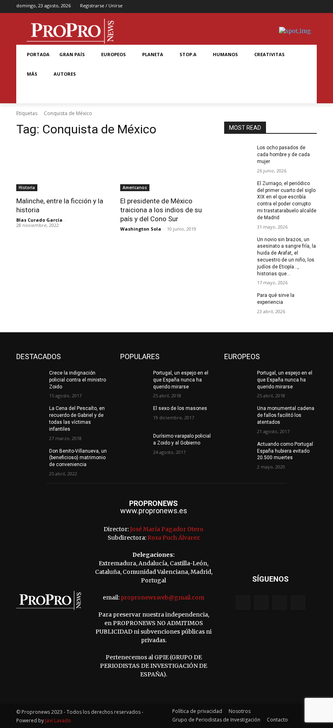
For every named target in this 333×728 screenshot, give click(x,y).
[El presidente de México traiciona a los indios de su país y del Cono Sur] (166, 168)
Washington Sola (140, 229)
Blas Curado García (39, 220)
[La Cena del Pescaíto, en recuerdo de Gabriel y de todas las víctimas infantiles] (30, 415)
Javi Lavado (58, 720)
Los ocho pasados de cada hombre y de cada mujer (283, 154)
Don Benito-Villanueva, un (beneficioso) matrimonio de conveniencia (78, 458)
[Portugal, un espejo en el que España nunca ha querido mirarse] (134, 379)
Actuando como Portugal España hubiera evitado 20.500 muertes (285, 451)
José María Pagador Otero (166, 529)
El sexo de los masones (180, 408)
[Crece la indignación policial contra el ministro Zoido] (30, 379)
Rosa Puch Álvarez (173, 537)
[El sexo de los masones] (134, 415)
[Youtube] (311, 6)
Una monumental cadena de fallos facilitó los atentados (285, 415)
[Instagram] (285, 6)
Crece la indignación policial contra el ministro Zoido (77, 380)
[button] (31, 93)
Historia (27, 187)
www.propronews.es (153, 510)
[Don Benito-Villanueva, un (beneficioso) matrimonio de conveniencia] (30, 457)
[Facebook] (273, 6)
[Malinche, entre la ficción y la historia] (62, 168)
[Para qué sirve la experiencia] (238, 302)
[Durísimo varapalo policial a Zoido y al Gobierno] (134, 442)
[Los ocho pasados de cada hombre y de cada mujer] (238, 154)
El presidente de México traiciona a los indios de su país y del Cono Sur (161, 210)
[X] (298, 6)
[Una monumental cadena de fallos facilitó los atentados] (238, 415)
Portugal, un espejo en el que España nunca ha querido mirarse (180, 380)
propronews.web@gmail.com (162, 597)
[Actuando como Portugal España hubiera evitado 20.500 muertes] (238, 450)
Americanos (135, 187)
